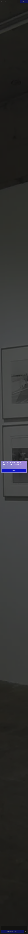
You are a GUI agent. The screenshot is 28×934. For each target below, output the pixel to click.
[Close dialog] (25, 462)
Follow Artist (14, 470)
